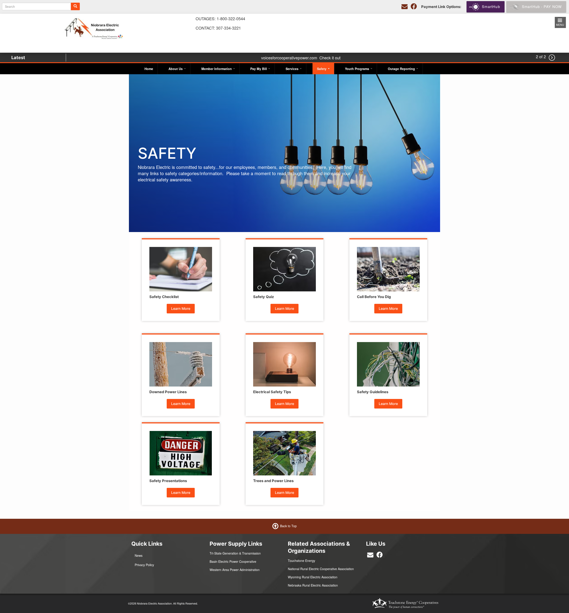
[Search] (75, 6)
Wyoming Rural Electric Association (312, 577)
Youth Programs (357, 68)
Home (148, 68)
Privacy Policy (144, 565)
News (138, 555)
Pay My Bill (259, 68)
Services (292, 68)
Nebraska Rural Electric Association (313, 585)
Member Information (217, 68)
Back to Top (288, 526)
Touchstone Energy (301, 560)
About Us (176, 68)
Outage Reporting (402, 68)
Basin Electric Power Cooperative (233, 561)
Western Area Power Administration (235, 569)
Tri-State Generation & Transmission (235, 553)
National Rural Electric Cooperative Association (321, 569)
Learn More (180, 308)
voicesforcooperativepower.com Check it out (301, 57)
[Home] (92, 27)
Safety (322, 68)
